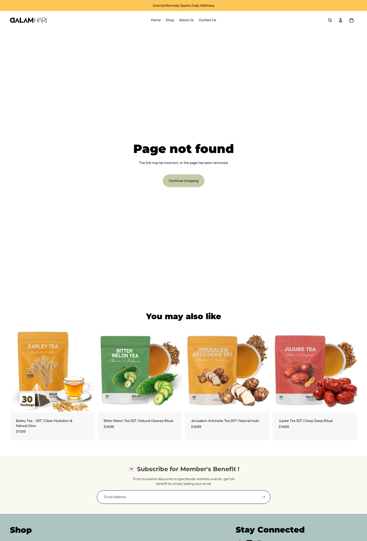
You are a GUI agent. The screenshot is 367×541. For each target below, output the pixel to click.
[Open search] (330, 20)
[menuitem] (156, 20)
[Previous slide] (17, 370)
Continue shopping (183, 180)
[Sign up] (263, 497)
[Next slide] (87, 370)
